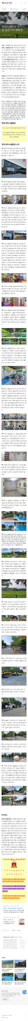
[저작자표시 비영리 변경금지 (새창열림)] (19, 930)
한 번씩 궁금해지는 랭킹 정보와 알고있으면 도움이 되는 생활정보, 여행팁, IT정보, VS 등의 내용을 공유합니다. (11, 994)
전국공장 (4, 9)
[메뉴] (25, 3)
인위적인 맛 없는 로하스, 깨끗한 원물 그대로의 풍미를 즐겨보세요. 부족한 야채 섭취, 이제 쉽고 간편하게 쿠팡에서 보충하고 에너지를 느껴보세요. (13, 911)
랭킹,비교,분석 (14, 9)
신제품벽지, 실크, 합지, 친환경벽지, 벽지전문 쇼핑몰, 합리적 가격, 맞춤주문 (9, 922)
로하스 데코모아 (8, 919)
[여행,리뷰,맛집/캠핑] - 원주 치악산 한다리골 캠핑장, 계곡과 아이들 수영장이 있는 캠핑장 (14, 888)
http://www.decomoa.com (9, 917)
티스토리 (24, 9)
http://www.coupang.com (9, 906)
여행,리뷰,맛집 (6, 937)
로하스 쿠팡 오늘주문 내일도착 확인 (13, 908)
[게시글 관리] (8, 930)
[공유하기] (6, 930)
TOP (25, 1016)
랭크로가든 (7, 3)
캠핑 (12, 937)
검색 (21, 3)
